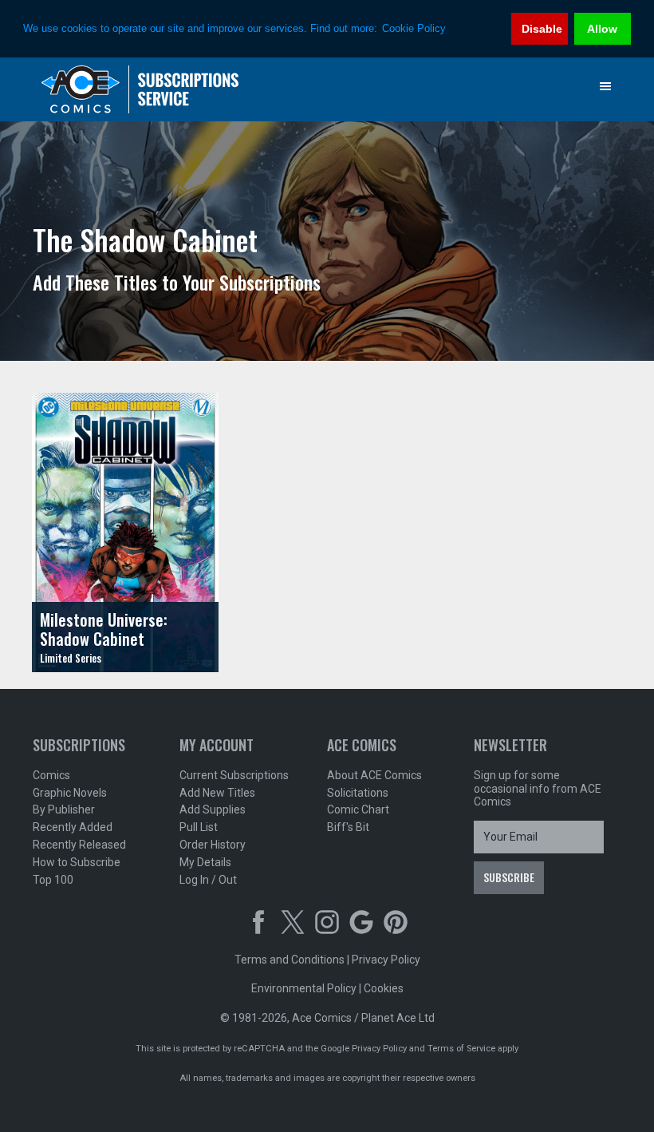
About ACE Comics (374, 775)
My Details (205, 862)
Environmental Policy (304, 988)
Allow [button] (602, 28)
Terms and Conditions (289, 959)
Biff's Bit (348, 827)
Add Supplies (212, 809)
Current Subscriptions (234, 775)
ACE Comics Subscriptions (140, 89)
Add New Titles (217, 792)
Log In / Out (208, 879)
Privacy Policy (386, 959)
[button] (605, 86)
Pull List (198, 827)
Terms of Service (461, 1048)
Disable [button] (542, 28)
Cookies (384, 988)
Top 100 (53, 879)
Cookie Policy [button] (414, 28)
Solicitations (357, 792)
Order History (212, 844)
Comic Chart (358, 809)
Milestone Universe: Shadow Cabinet (103, 629)
